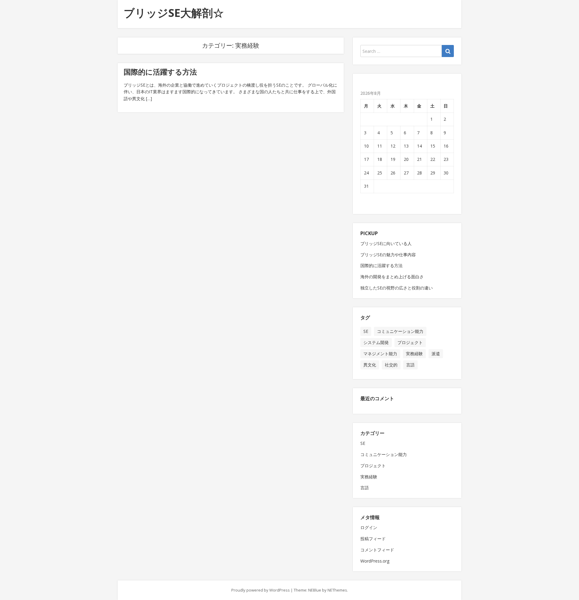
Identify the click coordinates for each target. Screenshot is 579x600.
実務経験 (414, 353)
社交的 (391, 365)
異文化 (369, 365)
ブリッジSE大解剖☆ (174, 12)
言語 (410, 365)
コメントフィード (377, 550)
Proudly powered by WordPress (260, 590)
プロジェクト (410, 342)
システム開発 (376, 342)
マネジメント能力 (380, 353)
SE (365, 331)
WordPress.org (374, 561)
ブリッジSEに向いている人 (386, 243)
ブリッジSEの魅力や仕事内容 (388, 254)
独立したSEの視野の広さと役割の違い (396, 288)
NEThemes (337, 590)
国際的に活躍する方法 (160, 72)
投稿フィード (373, 538)
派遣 (436, 353)
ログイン (368, 527)
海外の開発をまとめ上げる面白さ (392, 276)
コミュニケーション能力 (400, 331)
